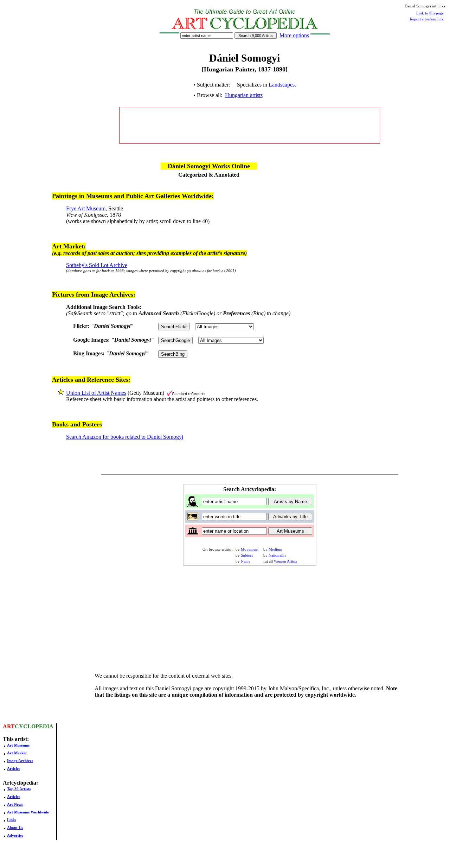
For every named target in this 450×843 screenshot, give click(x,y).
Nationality (278, 555)
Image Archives (20, 761)
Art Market (17, 753)
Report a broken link (427, 19)
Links (11, 820)
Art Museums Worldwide (28, 812)
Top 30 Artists (19, 789)
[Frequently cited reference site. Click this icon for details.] (186, 393)
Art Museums (18, 745)
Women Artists (285, 561)
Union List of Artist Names (96, 393)
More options (294, 35)
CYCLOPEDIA (34, 726)
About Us (15, 827)
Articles (13, 768)
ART (9, 726)
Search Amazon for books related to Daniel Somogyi (124, 437)
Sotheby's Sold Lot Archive (96, 265)
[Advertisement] (250, 125)
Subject (247, 555)
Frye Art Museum (85, 208)
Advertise (15, 835)
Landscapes (282, 85)
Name (245, 561)
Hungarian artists (244, 95)
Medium (275, 549)
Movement (249, 549)
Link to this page (430, 13)
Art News (15, 804)
